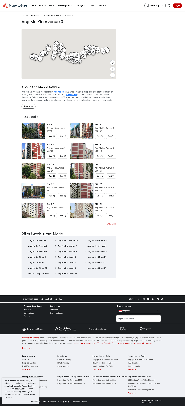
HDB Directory (36, 15)
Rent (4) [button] (111, 196)
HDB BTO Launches (30, 366)
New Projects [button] (64, 5)
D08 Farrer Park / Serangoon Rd (141, 390)
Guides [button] (92, 5)
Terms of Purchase (79, 402)
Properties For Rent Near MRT (69, 383)
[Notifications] (169, 5)
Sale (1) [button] (52, 156)
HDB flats (99, 343)
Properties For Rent (136, 356)
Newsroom (54, 310)
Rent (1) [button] (111, 156)
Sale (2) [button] (52, 136)
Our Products (29, 313)
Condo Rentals (134, 366)
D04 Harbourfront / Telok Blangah (141, 380)
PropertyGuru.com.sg (30, 338)
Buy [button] (32, 5)
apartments (90, 343)
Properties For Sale (101, 356)
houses (128, 343)
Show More (28, 106)
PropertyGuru (28, 356)
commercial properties (143, 343)
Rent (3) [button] (111, 176)
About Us (27, 310)
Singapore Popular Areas (139, 376)
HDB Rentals (133, 363)
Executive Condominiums (114, 343)
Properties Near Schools (102, 383)
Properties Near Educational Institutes (109, 376)
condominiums (79, 343)
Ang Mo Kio (48, 15)
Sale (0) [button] (100, 136)
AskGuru (25, 359)
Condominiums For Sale (102, 366)
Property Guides (29, 363)
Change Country (123, 306)
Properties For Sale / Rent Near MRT (73, 376)
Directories (62, 356)
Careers (27, 316)
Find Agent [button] (80, 5)
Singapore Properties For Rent (140, 359)
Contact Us (55, 306)
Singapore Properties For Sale (105, 359)
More (101, 5)
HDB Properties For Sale (102, 363)
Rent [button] (41, 5)
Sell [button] (50, 5)
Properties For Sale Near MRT (69, 380)
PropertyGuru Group (33, 306)
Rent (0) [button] (63, 176)
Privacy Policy (20, 389)
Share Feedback (56, 313)
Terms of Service (49, 402)
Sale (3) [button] (52, 216)
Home (25, 15)
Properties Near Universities (104, 380)
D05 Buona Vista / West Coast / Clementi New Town (144, 384)
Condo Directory (64, 359)
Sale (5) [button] (52, 196)
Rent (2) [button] (63, 136)
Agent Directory (63, 366)
